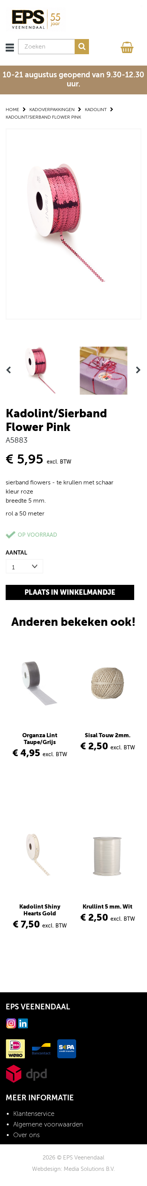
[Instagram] (11, 1023)
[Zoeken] (82, 46)
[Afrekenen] (128, 45)
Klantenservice (33, 1113)
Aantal (16, 552)
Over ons (26, 1135)
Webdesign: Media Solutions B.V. (73, 1169)
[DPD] (26, 1073)
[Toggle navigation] (10, 48)
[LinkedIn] (23, 1023)
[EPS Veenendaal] (36, 19)
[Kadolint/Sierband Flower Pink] (73, 223)
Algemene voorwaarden (48, 1124)
